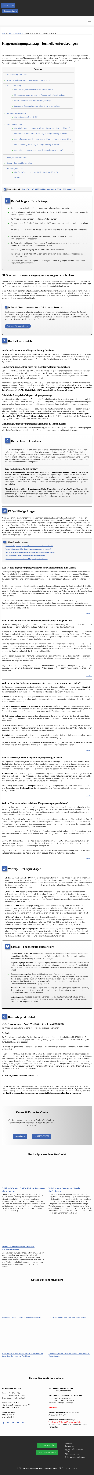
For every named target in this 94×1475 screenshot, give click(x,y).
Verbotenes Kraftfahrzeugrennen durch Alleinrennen (67, 1317)
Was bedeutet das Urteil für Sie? (26, 117)
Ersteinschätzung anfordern (18, 326)
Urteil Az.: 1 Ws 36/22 (30, 189)
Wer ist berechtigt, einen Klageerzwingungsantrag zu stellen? (36, 145)
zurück (88, 613)
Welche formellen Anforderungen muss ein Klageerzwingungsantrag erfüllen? (43, 139)
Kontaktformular (47, 1445)
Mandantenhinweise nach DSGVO (74, 1450)
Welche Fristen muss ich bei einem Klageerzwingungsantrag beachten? (40, 134)
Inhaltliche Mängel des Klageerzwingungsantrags (32, 100)
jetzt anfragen (20, 1136)
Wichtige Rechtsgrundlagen (17, 157)
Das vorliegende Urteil (15, 169)
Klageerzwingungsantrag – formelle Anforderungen (40, 43)
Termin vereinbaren (47, 1452)
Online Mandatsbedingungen (75, 1457)
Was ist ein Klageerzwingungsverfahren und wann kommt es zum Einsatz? (42, 128)
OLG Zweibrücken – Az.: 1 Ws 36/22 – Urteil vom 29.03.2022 (36, 172)
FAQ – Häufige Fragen (15, 124)
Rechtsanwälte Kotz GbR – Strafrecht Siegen (40, 1468)
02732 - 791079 (43, 1136)
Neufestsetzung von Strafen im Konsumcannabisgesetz (21, 1317)
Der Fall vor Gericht (14, 86)
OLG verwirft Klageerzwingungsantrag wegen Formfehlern (28, 80)
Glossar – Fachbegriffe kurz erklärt (19, 163)
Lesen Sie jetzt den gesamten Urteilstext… (20, 1076)
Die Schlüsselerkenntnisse (16, 113)
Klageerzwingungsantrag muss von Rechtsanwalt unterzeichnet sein (39, 95)
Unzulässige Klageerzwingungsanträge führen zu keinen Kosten (37, 106)
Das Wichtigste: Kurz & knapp (17, 75)
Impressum (69, 1443)
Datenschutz (69, 1446)
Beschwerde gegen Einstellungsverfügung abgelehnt (33, 89)
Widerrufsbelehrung (72, 1454)
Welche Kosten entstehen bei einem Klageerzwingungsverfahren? (38, 150)
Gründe (17, 178)
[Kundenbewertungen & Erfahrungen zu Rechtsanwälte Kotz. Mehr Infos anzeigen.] (17, 1455)
